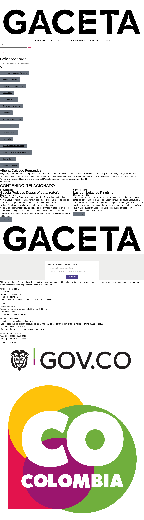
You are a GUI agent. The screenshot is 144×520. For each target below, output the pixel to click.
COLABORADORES (75, 40)
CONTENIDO (56, 40)
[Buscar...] (13, 45)
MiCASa (106, 40)
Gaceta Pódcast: (30, 192)
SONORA (93, 40)
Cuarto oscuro (80, 190)
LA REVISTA (39, 40)
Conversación (6, 190)
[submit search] (30, 45)
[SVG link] (72, 22)
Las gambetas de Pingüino (93, 192)
